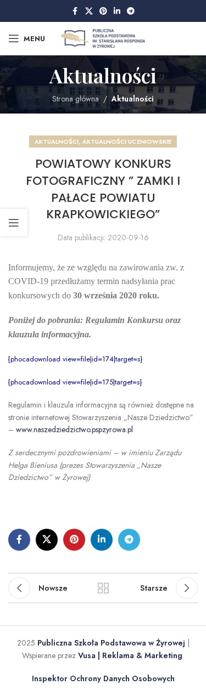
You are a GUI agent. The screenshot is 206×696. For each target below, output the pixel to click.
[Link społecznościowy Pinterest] (103, 11)
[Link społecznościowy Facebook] (75, 11)
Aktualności (133, 98)
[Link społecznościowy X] (89, 11)
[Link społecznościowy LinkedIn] (117, 11)
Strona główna (75, 98)
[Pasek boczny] (13, 222)
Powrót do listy (103, 588)
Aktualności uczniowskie (126, 141)
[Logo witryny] (103, 37)
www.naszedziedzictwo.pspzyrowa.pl (74, 429)
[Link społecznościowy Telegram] (131, 11)
